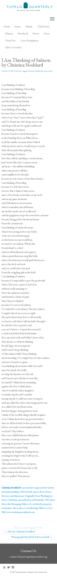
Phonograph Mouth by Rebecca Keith (31, 537)
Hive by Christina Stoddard (20, 531)
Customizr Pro (42, 572)
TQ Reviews (43, 26)
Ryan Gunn (48, 71)
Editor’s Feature (13, 47)
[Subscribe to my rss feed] (5, 567)
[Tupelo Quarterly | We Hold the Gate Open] (28, 7)
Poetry (36, 33)
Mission (9, 33)
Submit (28, 26)
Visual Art (10, 40)
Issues (18, 26)
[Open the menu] (52, 19)
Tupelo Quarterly (20, 572)
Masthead (23, 33)
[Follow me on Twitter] (9, 567)
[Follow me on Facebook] (14, 567)
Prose (47, 33)
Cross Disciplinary (29, 40)
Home (7, 26)
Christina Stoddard (34, 71)
